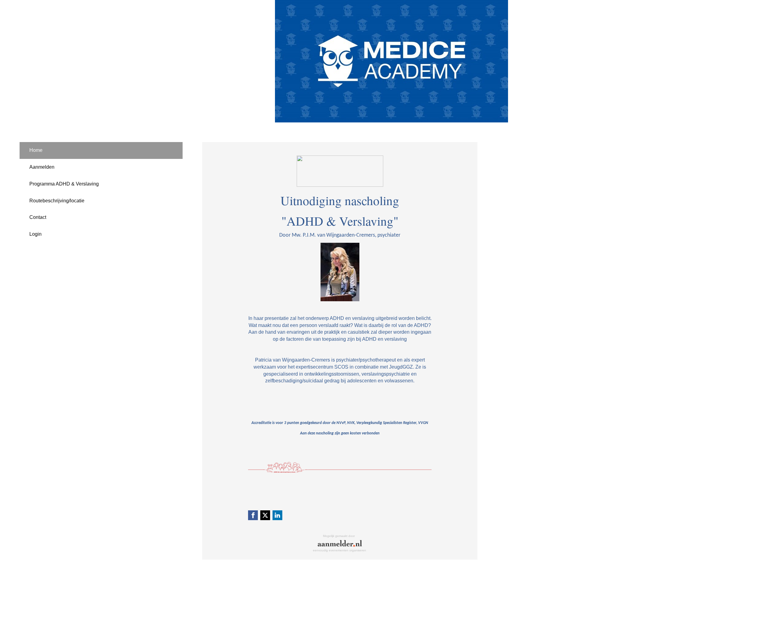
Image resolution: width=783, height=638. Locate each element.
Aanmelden (41, 167)
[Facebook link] (253, 515)
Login (35, 234)
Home (36, 150)
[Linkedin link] (277, 515)
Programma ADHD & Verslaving (64, 183)
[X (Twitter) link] (265, 515)
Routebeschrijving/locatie (56, 200)
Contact (37, 217)
